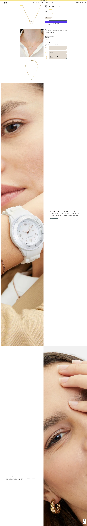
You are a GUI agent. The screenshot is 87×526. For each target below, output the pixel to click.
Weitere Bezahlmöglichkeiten (56, 23)
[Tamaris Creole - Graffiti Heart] (47, 53)
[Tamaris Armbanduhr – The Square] (47, 57)
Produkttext (46, 29)
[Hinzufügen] (66, 49)
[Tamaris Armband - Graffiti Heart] (47, 48)
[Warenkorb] (85, 2)
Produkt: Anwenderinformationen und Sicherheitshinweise (51, 44)
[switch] (84, 523)
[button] (41, 3)
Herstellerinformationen (47, 42)
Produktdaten (46, 34)
